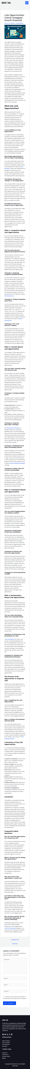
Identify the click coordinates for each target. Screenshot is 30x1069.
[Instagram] (9, 1034)
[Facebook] (3, 1034)
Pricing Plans (5, 1044)
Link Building (19, 23)
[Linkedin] (11, 1034)
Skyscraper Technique (13, 428)
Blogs (3, 1058)
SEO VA (6, 2)
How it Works (6, 1042)
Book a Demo (6, 1041)
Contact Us (5, 1054)
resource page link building (17, 463)
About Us (4, 1052)
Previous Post (15, 939)
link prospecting (8, 296)
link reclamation (10, 639)
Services (4, 1046)
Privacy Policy (6, 1056)
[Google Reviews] (7, 1034)
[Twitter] (5, 1034)
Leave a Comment (9, 23)
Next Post (15, 943)
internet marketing (9, 928)
